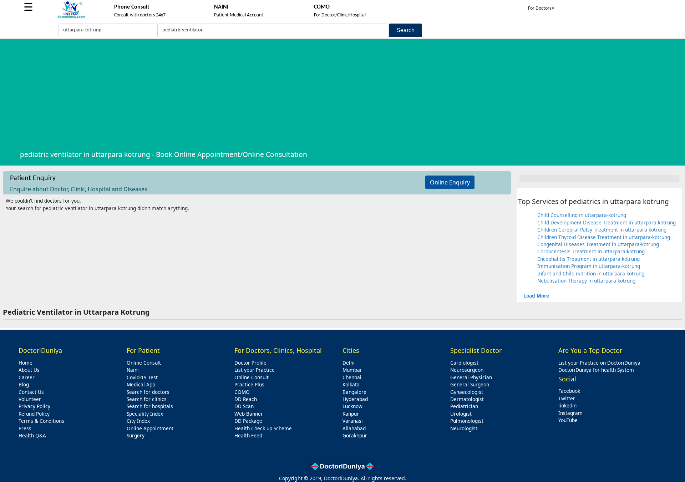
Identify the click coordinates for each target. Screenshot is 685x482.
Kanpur (350, 413)
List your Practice (254, 369)
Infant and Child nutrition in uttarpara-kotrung (590, 273)
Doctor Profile (250, 362)
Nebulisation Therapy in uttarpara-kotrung (586, 280)
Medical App (141, 384)
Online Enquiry (450, 182)
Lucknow (352, 406)
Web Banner (248, 413)
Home (25, 362)
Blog (24, 384)
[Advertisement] (350, 94)
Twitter (566, 398)
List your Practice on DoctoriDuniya (599, 362)
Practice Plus (249, 384)
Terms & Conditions (41, 420)
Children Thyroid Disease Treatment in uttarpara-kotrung (603, 237)
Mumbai (351, 369)
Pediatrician (464, 406)
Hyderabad (355, 399)
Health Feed (248, 435)
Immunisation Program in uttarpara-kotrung (588, 266)
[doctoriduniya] (71, 17)
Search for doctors (148, 392)
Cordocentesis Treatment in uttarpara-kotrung (591, 251)
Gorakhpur (354, 435)
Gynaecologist (466, 392)
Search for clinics (147, 399)
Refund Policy (34, 413)
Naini (133, 369)
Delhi (348, 362)
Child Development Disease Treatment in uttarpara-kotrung (606, 222)
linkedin (567, 405)
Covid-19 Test (142, 377)
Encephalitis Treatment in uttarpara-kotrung (588, 258)
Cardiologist (464, 362)
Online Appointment (150, 428)
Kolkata (351, 384)
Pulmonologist (466, 420)
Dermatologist (467, 399)
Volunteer (30, 399)
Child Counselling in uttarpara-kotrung (581, 215)
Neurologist (463, 428)
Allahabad (354, 428)
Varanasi (352, 420)
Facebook (569, 390)
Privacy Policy (34, 406)
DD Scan (244, 406)
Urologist (461, 413)
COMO (242, 392)
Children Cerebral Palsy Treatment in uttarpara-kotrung (601, 229)
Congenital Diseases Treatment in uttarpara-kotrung (598, 244)
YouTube (568, 420)
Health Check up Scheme (263, 428)
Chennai (351, 377)
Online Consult (144, 362)
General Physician (471, 377)
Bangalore (354, 392)
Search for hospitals (150, 406)
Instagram (570, 413)
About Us (29, 369)
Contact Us (31, 392)
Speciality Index (145, 413)
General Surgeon (469, 384)
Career (27, 377)
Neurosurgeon (466, 369)
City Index (138, 420)
